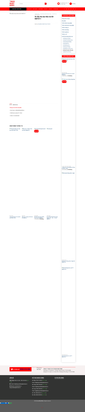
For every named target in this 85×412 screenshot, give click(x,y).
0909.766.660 (39, 384)
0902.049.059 (39, 388)
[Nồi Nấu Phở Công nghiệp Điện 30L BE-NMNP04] (40, 171)
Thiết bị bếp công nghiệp (67, 23)
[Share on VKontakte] (44, 27)
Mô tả (11, 104)
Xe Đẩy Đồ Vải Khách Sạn (68, 40)
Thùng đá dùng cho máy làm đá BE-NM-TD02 (15, 217)
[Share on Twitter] (38, 27)
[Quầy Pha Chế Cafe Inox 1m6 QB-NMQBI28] (68, 65)
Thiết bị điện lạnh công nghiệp (68, 25)
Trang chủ (37, 13)
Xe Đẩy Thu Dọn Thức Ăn (68, 50)
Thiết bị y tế (64, 34)
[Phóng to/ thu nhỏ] (4, 405)
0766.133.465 (39, 380)
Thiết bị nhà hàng (65, 29)
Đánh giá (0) (15, 104)
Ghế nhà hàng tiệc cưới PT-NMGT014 (67, 356)
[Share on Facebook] (36, 27)
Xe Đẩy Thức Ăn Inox (67, 51)
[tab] (11, 105)
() (44, 380)
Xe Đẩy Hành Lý (66, 43)
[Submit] (46, 4)
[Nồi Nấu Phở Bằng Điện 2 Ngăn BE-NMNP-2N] (68, 215)
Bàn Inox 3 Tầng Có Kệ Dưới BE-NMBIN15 (27, 217)
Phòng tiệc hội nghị (66, 18)
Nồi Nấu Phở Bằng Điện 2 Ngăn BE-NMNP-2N (68, 262)
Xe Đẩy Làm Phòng (66, 46)
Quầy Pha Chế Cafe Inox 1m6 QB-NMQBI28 (68, 74)
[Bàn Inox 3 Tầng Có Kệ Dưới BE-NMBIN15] (27, 171)
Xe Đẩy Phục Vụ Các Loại (67, 48)
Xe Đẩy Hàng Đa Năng (67, 41)
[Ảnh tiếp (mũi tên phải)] (4, 410)
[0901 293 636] (65, 264)
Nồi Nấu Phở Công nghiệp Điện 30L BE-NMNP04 (39, 217)
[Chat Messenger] (2, 403)
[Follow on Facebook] (65, 9)
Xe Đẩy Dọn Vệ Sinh (66, 38)
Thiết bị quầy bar (65, 32)
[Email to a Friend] (40, 27)
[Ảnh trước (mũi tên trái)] (1, 410)
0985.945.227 (39, 392)
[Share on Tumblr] (48, 27)
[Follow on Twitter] (70, 9)
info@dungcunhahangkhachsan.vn (20, 384)
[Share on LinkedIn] (46, 27)
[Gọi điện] (10, 403)
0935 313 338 (25, 369)
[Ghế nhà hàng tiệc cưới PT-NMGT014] (68, 310)
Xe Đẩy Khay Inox (66, 45)
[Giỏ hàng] (72, 3)
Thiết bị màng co (65, 27)
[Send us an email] (72, 9)
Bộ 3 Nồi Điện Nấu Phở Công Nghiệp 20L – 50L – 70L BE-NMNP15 (52, 217)
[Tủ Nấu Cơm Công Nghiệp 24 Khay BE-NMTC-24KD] (68, 122)
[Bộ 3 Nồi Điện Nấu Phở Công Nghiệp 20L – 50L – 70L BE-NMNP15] (52, 171)
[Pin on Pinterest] (42, 27)
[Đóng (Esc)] (1, 405)
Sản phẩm (64, 20)
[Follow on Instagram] (68, 9)
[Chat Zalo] (6, 403)
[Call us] (74, 9)
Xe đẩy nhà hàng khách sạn (67, 36)
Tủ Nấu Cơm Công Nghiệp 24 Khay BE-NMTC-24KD (68, 168)
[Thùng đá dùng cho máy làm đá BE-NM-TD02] (15, 171)
